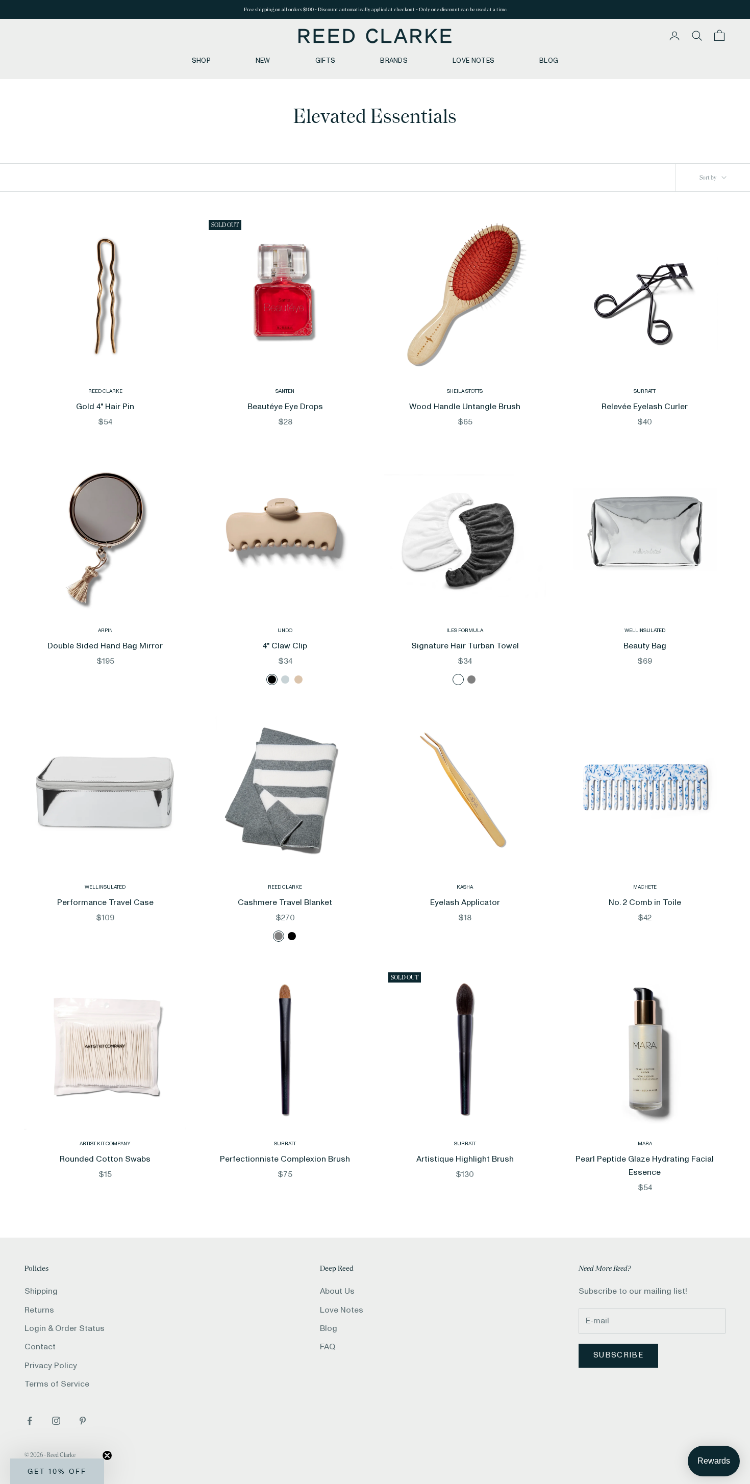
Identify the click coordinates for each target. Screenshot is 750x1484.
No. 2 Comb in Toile (645, 902)
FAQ (327, 1346)
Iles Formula (464, 630)
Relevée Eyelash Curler (645, 406)
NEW (263, 60)
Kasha (465, 887)
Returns (39, 1310)
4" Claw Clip (285, 645)
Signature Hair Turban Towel (465, 645)
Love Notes (341, 1310)
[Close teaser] (107, 1455)
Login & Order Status (64, 1328)
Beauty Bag (644, 645)
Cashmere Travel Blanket (285, 902)
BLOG (548, 60)
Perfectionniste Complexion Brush (285, 1159)
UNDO (285, 630)
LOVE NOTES (473, 60)
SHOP (201, 60)
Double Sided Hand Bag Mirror (105, 645)
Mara (645, 1143)
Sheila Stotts (465, 391)
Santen (285, 391)
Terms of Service (56, 1384)
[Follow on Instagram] (56, 1421)
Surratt (645, 391)
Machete (645, 887)
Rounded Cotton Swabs (105, 1159)
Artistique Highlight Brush (465, 1159)
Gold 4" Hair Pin (105, 406)
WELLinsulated (644, 630)
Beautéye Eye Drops (285, 406)
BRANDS (394, 60)
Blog (328, 1328)
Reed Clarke (105, 391)
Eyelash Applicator (465, 902)
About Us (337, 1291)
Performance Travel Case (105, 902)
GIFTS (325, 60)
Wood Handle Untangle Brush (464, 406)
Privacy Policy (50, 1365)
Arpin (105, 630)
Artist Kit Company (105, 1143)
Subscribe (618, 1355)
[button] (57, 1471)
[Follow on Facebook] (29, 1421)
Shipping (41, 1291)
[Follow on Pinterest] (83, 1421)
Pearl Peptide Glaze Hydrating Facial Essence (645, 1165)
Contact (40, 1346)
